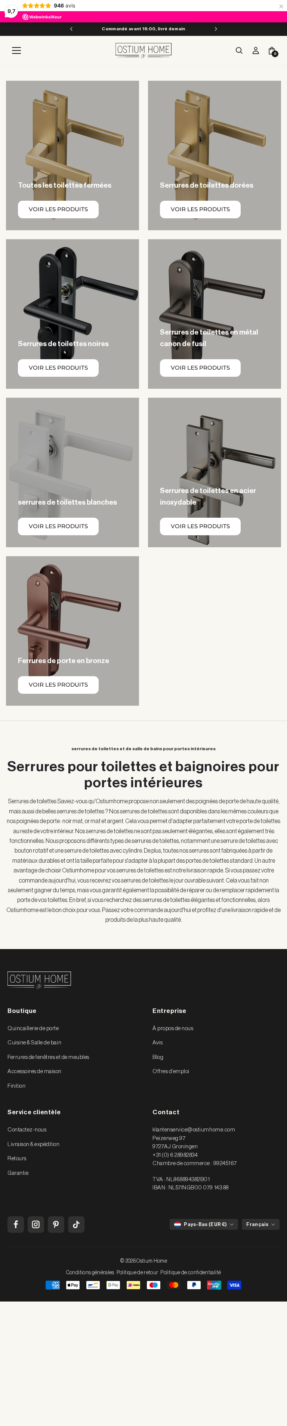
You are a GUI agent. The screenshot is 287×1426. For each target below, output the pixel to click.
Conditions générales (90, 1272)
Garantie (17, 1173)
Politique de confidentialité (190, 1272)
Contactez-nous (26, 1130)
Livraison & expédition (33, 1144)
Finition (16, 1086)
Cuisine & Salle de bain (34, 1042)
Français (257, 1224)
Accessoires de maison (34, 1071)
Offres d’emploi (170, 1071)
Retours (17, 1158)
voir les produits (58, 209)
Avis (157, 1042)
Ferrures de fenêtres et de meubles (48, 1057)
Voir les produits (200, 209)
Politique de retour (137, 1272)
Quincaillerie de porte (33, 1028)
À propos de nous (172, 1028)
